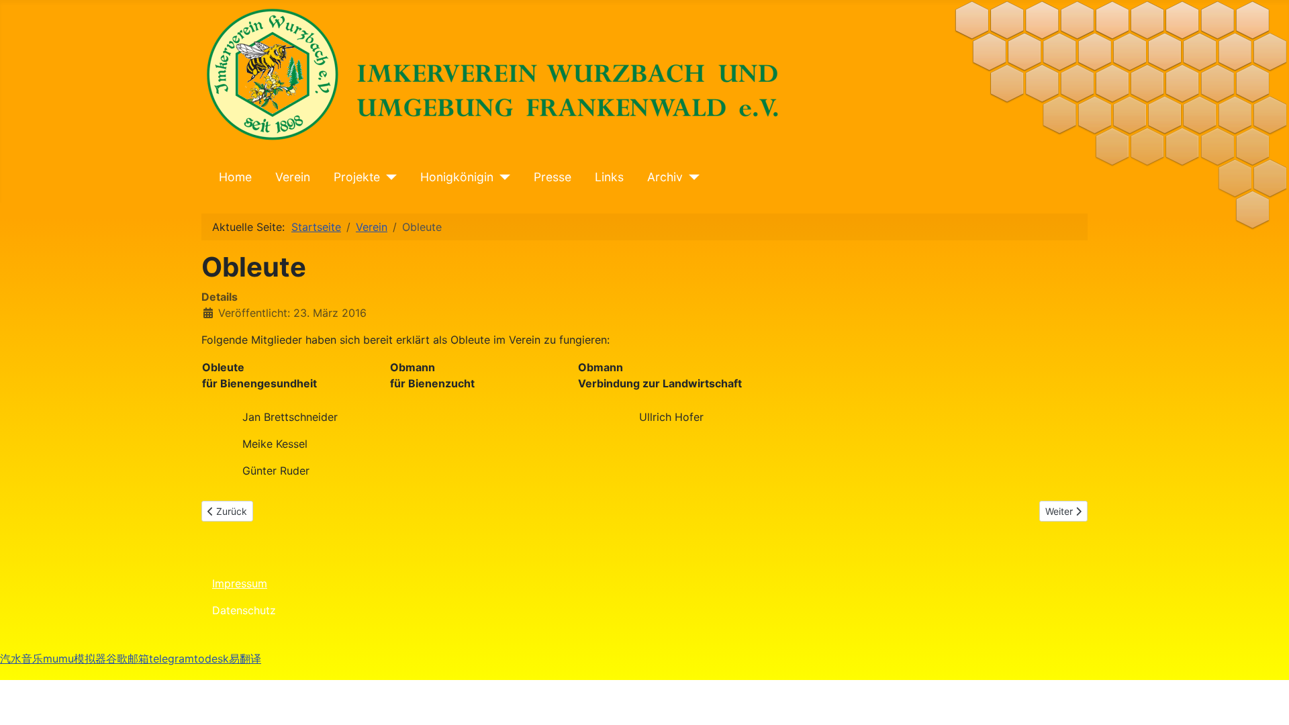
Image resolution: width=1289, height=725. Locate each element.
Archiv (665, 177)
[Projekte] (388, 177)
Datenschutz (244, 610)
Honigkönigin (456, 177)
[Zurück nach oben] (1265, 655)
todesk (211, 658)
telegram (171, 658)
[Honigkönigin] (501, 177)
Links (609, 177)
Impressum (239, 583)
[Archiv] (691, 177)
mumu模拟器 (74, 658)
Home (235, 177)
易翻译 (245, 658)
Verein (292, 177)
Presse (552, 177)
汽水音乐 (21, 658)
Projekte (357, 177)
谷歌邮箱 (127, 658)
